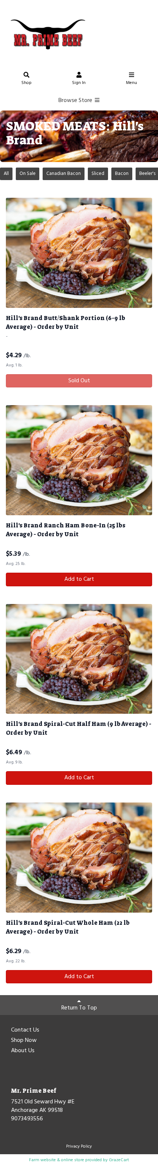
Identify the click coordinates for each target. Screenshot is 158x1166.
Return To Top (79, 1008)
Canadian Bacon (63, 174)
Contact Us (25, 1030)
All (6, 174)
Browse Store (76, 100)
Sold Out (79, 381)
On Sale (27, 174)
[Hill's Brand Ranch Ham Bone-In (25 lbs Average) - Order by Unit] (79, 460)
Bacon (122, 174)
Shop (26, 83)
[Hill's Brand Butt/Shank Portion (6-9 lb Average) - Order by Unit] (79, 253)
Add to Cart (79, 579)
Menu (131, 83)
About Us (23, 1051)
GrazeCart (119, 1160)
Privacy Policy (79, 1146)
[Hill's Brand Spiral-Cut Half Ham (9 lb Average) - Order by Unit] (79, 659)
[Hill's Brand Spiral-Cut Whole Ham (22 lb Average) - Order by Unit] (79, 857)
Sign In (79, 83)
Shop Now (24, 1040)
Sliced (97, 174)
